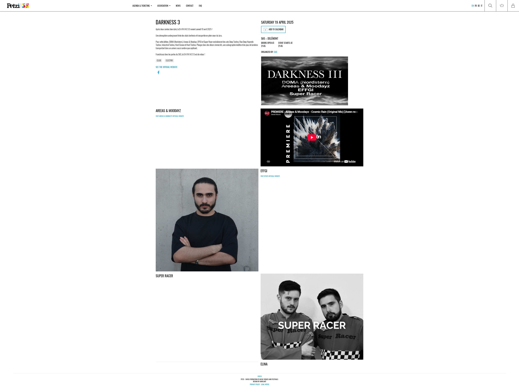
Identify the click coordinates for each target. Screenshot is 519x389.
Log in (260, 376)
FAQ (200, 5)
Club (159, 60)
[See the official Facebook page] (158, 74)
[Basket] (502, 5)
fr (476, 5)
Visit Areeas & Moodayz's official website (170, 116)
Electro (169, 60)
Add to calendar (276, 29)
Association (162, 5)
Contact (189, 5)
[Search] (490, 5)
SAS (275, 52)
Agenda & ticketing (141, 5)
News (178, 5)
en (473, 5)
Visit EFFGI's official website (270, 176)
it (481, 5)
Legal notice (265, 384)
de (479, 5)
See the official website (166, 67)
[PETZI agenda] (67, 5)
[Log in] (513, 5)
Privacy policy (255, 384)
